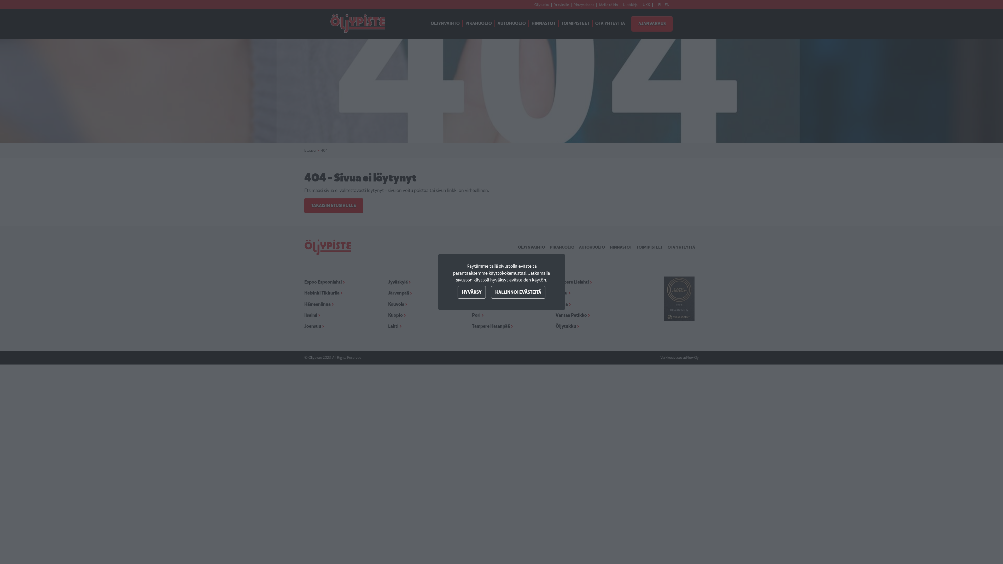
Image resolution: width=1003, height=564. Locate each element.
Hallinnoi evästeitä (518, 292)
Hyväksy (472, 292)
